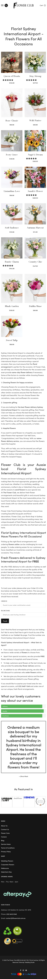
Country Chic (35, 262)
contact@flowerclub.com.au (15, 918)
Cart (42, 5)
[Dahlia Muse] (35, 288)
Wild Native (35, 121)
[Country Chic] (35, 247)
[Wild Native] (35, 102)
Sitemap (21, 962)
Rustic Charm (12, 262)
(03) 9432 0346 (11, 914)
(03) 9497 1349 (24, 686)
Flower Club (13, 960)
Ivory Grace (12, 155)
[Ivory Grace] (11, 140)
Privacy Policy (6, 851)
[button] (8, 80)
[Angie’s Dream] (35, 140)
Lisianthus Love (12, 191)
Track (5, 621)
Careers (4, 837)
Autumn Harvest (35, 228)
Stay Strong (35, 76)
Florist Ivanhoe (34, 960)
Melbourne (5, 868)
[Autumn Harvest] (35, 213)
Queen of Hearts (12, 76)
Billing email (5, 610)
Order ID (4, 601)
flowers (25, 652)
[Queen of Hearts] (11, 62)
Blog (2, 840)
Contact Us (18, 635)
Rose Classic (11, 121)
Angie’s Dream (35, 155)
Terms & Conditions (8, 848)
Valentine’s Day (6, 872)
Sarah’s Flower (35, 191)
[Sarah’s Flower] (35, 177)
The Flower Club (9, 492)
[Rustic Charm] (11, 247)
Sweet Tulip (12, 340)
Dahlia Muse (35, 306)
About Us (4, 826)
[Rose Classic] (11, 102)
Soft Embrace (12, 228)
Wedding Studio (30, 962)
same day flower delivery (24, 665)
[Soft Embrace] (11, 213)
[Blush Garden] (11, 288)
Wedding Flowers (7, 861)
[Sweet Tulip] (11, 326)
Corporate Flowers (7, 864)
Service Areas (6, 844)
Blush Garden (12, 306)
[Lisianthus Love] (11, 177)
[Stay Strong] (35, 62)
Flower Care (5, 833)
